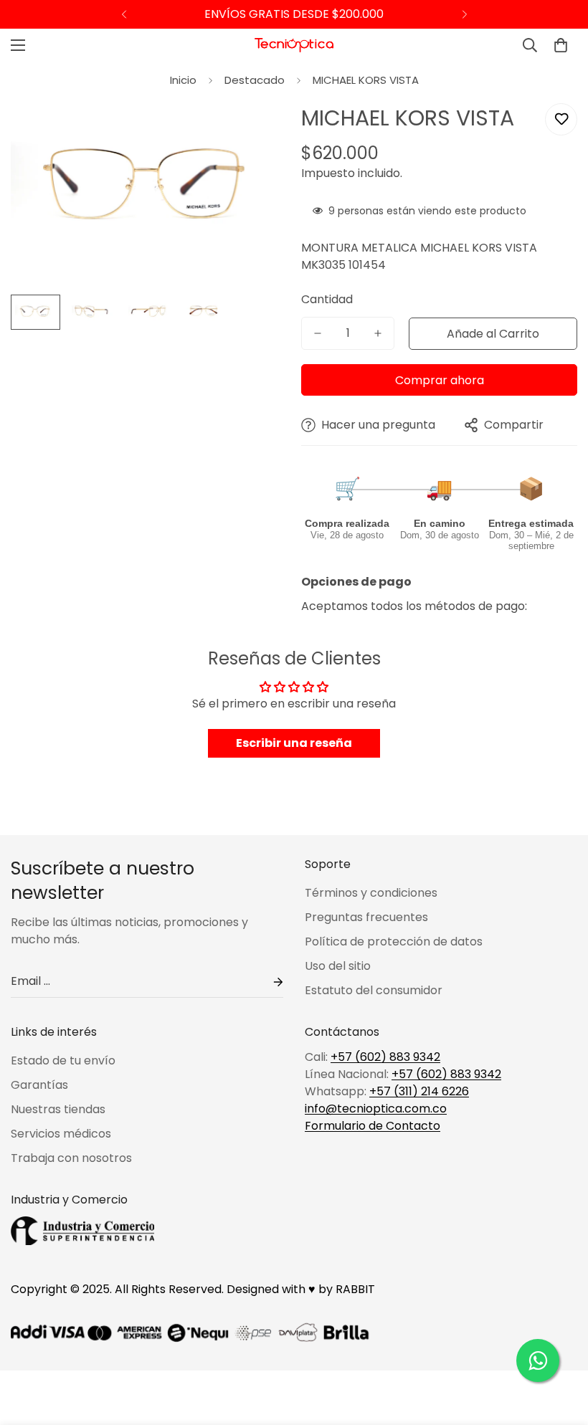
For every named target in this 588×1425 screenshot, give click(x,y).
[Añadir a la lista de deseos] (561, 119)
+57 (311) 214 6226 (419, 1091)
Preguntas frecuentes (366, 917)
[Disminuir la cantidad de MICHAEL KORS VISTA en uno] (317, 333)
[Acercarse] (256, 130)
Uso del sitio (338, 966)
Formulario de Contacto (372, 1125)
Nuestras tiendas (58, 1109)
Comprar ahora (439, 380)
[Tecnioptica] (294, 45)
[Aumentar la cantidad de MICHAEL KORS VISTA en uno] (378, 333)
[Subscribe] (266, 982)
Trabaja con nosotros (71, 1158)
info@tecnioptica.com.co (376, 1108)
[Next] (464, 14)
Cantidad (327, 299)
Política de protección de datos (394, 941)
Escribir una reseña (294, 743)
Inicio (183, 79)
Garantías (39, 1085)
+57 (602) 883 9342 (385, 1057)
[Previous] (124, 14)
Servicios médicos (61, 1133)
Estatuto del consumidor (373, 990)
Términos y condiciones (371, 893)
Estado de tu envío (63, 1060)
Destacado (254, 79)
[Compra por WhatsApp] (537, 1360)
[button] (560, 45)
